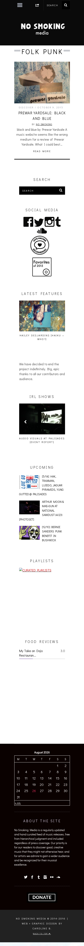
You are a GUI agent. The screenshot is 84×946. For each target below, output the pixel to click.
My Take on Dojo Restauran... (31, 653)
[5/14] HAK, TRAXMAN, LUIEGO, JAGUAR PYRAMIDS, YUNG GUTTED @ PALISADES (41, 485)
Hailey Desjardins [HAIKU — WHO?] (42, 337)
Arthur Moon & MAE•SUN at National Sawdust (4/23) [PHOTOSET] (41, 510)
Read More (42, 151)
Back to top (41, 933)
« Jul (18, 803)
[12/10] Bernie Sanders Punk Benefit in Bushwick (52, 533)
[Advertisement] (42, 605)
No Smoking (44, 124)
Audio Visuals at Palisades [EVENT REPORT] (42, 440)
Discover (26, 107)
